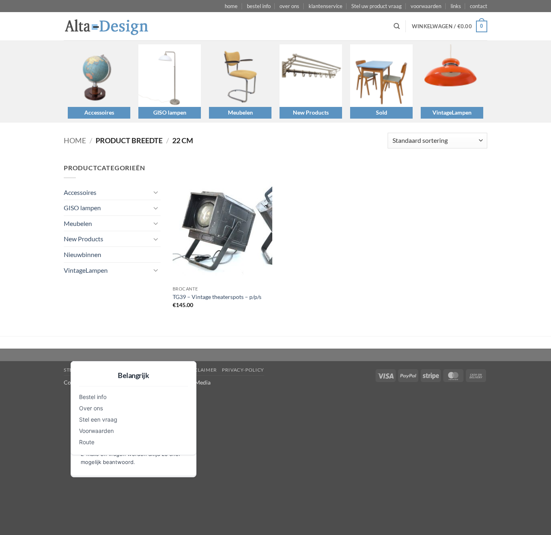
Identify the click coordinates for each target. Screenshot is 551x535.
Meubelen (240, 112)
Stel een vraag (98, 419)
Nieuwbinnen (82, 254)
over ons (289, 6)
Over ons (91, 408)
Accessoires (99, 112)
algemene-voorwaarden (145, 370)
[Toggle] (156, 192)
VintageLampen (452, 112)
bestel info (259, 6)
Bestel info (92, 396)
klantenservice (325, 6)
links (456, 6)
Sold (381, 112)
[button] (449, 26)
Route (86, 442)
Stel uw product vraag (376, 6)
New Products (311, 112)
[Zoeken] (397, 26)
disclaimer (201, 370)
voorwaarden (426, 6)
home (231, 6)
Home (75, 140)
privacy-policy (243, 370)
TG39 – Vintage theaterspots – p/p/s (217, 296)
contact (478, 6)
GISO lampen (169, 112)
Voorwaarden (96, 430)
